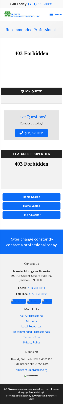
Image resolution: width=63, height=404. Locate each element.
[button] (31, 133)
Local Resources (31, 326)
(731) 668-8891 (40, 4)
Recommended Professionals (31, 332)
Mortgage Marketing (17, 395)
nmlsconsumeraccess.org (31, 370)
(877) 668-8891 (38, 294)
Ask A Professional (31, 316)
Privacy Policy (31, 342)
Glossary (31, 321)
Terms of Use (31, 337)
